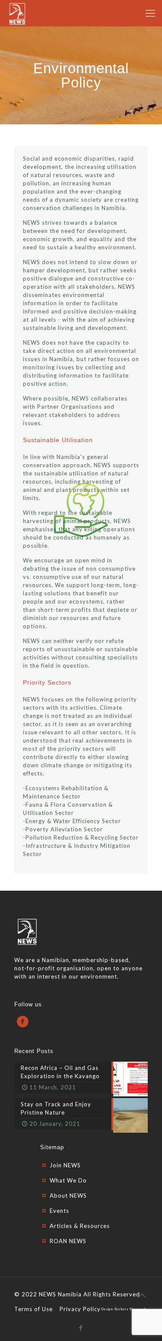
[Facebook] (81, 1327)
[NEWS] (17, 13)
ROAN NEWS (68, 1241)
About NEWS (68, 1195)
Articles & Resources (80, 1225)
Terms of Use (33, 1308)
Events (59, 1210)
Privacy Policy (80, 1308)
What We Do (68, 1180)
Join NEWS (65, 1165)
